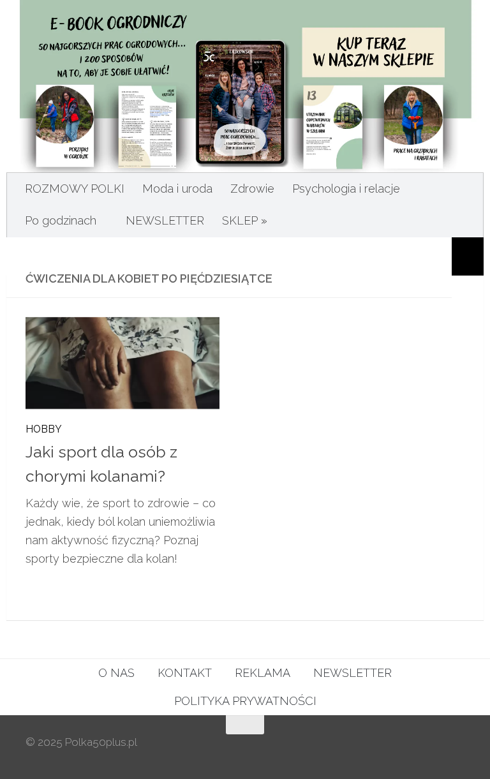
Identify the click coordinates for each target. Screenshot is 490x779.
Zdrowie (252, 188)
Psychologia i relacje (346, 188)
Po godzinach (60, 220)
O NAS (116, 672)
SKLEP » (244, 220)
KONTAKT (185, 672)
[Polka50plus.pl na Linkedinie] (455, 750)
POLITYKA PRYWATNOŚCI (245, 701)
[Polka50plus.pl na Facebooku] (387, 750)
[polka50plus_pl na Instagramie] (410, 750)
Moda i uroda (177, 188)
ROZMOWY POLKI (74, 188)
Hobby (44, 429)
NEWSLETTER (165, 220)
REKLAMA (262, 672)
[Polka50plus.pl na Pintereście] (433, 750)
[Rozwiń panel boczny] (468, 256)
